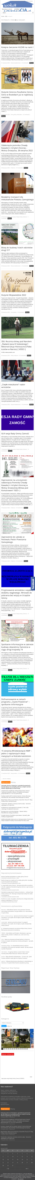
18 (17, 1159)
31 (12, 1165)
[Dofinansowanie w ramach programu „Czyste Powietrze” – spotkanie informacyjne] (17, 685)
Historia (13, 168)
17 (12, 1159)
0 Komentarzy (12, 1117)
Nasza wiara (14, 773)
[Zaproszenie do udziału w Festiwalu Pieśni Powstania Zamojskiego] (17, 523)
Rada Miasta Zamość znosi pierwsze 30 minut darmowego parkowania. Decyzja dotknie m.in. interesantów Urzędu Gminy (16, 911)
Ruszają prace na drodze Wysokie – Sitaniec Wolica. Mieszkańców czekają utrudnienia (14, 812)
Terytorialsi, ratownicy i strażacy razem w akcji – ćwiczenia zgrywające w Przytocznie (16, 804)
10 (12, 1156)
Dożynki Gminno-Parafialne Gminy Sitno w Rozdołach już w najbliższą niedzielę (17, 94)
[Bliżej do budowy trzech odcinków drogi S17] (17, 234)
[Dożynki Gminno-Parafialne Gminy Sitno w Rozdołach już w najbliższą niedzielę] (17, 78)
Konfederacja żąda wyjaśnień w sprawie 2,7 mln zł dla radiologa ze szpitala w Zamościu (14, 808)
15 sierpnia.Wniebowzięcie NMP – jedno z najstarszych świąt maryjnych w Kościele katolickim (16, 753)
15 (3, 1159)
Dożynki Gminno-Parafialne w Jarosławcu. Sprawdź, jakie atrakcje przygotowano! (15, 816)
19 (22, 1159)
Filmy (12, 355)
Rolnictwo (19, 114)
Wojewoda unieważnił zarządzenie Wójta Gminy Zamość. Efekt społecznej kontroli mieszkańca (16, 929)
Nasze (3, 1026)
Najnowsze (6, 782)
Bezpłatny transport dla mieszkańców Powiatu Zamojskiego (17, 198)
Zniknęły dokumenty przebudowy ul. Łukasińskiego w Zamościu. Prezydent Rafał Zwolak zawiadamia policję (17, 962)
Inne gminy (13, 114)
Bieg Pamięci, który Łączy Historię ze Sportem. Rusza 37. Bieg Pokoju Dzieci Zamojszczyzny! (16, 800)
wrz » (27, 1168)
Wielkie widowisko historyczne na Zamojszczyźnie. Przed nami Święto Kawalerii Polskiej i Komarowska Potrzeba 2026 (17, 819)
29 (3, 1165)
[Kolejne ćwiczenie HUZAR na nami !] (17, 33)
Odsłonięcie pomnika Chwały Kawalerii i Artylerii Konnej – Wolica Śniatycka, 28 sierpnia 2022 (17, 148)
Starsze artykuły (6, 778)
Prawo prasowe (29, 1)
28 (31, 1162)
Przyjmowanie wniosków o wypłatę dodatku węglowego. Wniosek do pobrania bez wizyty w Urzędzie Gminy (17, 594)
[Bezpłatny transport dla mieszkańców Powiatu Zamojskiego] (17, 183)
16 (8, 1159)
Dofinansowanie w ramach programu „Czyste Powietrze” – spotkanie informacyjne (15, 702)
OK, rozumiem (21, 1178)
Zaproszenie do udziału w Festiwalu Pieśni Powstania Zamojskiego (13, 539)
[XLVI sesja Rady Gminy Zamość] (17, 420)
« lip (8, 1168)
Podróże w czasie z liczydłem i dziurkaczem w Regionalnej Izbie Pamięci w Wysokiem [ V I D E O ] (17, 899)
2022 (6, 16)
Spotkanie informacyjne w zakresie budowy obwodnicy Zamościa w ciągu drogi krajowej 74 (17, 647)
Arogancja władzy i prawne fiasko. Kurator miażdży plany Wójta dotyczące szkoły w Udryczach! (15, 952)
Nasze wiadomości (16, 63)
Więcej (31, 63)
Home (2, 16)
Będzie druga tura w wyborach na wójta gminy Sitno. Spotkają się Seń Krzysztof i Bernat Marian (16, 881)
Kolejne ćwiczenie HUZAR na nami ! (17, 47)
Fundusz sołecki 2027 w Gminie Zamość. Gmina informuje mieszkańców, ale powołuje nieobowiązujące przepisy (16, 796)
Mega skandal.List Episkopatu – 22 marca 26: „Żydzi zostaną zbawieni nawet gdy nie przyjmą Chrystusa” (16, 957)
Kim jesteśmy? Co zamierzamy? (18, 1)
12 (22, 1156)
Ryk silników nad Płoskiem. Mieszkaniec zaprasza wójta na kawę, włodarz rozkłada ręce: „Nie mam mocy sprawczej (16, 934)
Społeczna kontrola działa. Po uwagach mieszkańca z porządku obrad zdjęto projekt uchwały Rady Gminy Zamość (17, 917)
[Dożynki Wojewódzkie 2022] (17, 281)
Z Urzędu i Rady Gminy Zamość (19, 217)
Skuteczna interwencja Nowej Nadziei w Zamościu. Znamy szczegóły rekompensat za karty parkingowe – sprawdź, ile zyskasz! (17, 941)
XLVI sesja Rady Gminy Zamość (15, 433)
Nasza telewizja (8, 1054)
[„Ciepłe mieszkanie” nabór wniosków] (17, 371)
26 (22, 1162)
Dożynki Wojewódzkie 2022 (13, 295)
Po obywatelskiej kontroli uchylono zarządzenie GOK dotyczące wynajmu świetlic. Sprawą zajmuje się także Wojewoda (17, 947)
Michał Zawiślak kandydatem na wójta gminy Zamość (14, 876)
